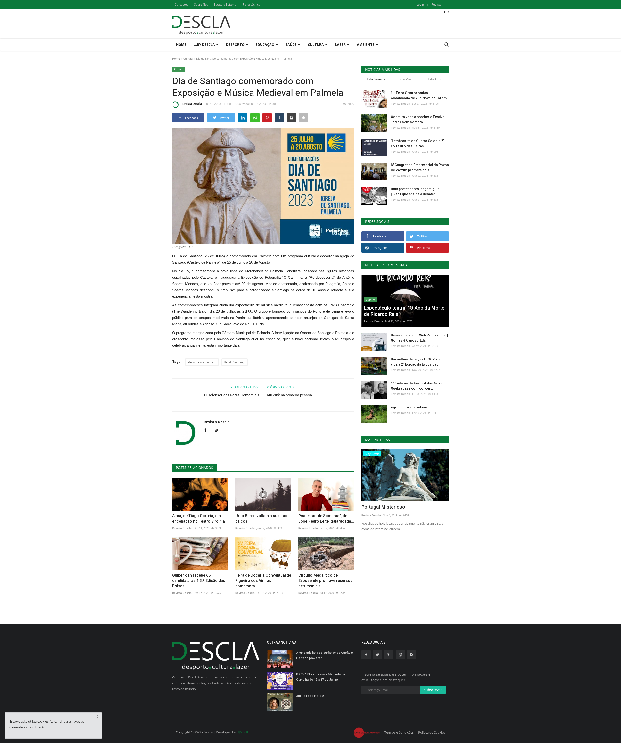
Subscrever (433, 689)
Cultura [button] (316, 44)
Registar (437, 4)
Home (181, 44)
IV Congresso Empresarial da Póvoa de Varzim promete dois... (420, 167)
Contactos (181, 4)
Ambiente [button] (366, 44)
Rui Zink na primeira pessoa (289, 395)
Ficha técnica (251, 4)
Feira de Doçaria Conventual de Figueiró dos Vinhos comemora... (263, 580)
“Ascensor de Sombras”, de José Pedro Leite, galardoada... (326, 518)
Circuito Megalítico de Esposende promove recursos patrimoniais (325, 580)
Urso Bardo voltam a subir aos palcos (262, 518)
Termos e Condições (399, 732)
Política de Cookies (431, 732)
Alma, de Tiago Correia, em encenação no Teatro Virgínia (198, 518)
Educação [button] (265, 44)
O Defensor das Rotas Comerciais (231, 395)
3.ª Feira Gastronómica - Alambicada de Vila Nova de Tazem (419, 95)
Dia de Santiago (234, 362)
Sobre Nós (201, 4)
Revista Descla (192, 104)
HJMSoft (242, 732)
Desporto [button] (235, 44)
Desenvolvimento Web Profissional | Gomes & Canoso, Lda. (419, 337)
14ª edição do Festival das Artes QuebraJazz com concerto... (416, 385)
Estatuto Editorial (225, 4)
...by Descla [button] (205, 44)
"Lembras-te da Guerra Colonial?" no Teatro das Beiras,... (417, 143)
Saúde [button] (292, 44)
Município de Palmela (202, 362)
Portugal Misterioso (383, 507)
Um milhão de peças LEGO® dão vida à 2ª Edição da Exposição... (416, 361)
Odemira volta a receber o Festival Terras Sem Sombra (418, 119)
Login (420, 4)
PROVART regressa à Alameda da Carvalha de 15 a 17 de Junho (320, 676)
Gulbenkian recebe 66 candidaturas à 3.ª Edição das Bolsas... (198, 580)
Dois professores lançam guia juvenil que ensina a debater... (415, 191)
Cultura (188, 58)
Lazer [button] (341, 44)
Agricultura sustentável (409, 407)
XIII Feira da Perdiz (310, 696)
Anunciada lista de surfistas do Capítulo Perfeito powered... (324, 655)
